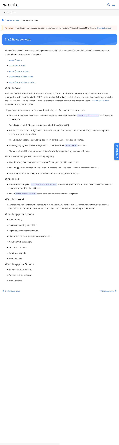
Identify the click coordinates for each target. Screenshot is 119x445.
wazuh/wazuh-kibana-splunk (22, 82)
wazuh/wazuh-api (17, 65)
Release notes (13, 20)
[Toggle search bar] (108, 4)
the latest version (104, 28)
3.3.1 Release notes (107, 291)
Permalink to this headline (32, 39)
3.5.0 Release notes (12, 291)
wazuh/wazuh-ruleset (19, 71)
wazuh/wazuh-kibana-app (21, 76)
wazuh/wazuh (15, 60)
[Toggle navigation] (114, 4)
